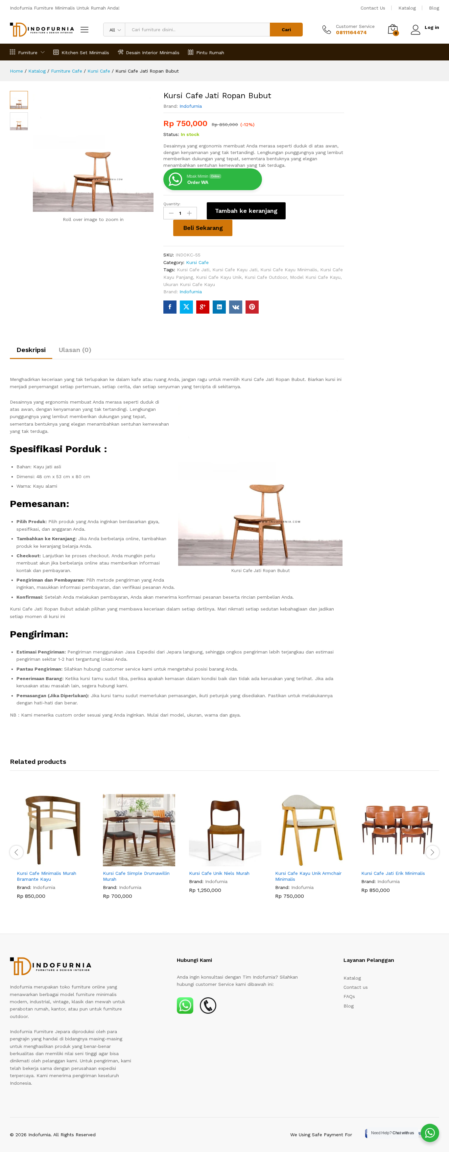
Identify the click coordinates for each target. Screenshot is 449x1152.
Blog (434, 8)
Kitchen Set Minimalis (85, 52)
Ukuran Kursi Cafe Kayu (189, 284)
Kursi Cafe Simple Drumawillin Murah (136, 876)
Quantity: (171, 204)
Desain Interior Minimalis (152, 52)
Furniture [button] (27, 52)
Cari (286, 29)
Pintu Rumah (210, 52)
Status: (171, 134)
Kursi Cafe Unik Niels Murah (219, 873)
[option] (53, 851)
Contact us (355, 987)
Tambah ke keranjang (246, 210)
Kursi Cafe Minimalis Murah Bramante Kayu (46, 876)
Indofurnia (190, 106)
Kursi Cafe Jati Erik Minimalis (393, 873)
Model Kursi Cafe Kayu (315, 277)
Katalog (407, 8)
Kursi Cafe (197, 262)
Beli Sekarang (203, 227)
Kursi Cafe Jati (193, 269)
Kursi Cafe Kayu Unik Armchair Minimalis (308, 876)
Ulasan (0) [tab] (75, 349)
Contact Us (373, 8)
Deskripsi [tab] (31, 349)
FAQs (349, 996)
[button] (45, 862)
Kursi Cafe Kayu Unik (219, 277)
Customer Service (355, 26)
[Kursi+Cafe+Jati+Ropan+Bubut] (186, 307)
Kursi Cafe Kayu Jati (234, 269)
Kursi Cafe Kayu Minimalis (288, 269)
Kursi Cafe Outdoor (266, 277)
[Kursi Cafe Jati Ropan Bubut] (170, 307)
